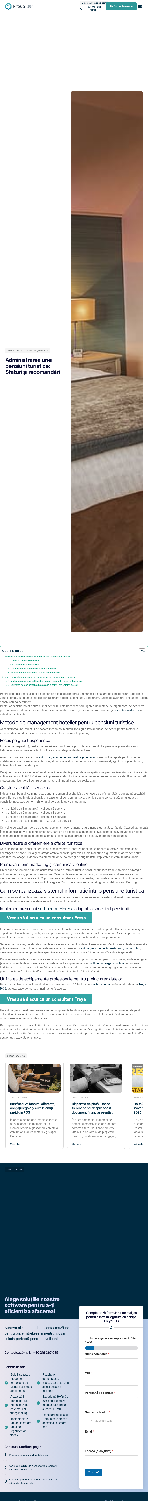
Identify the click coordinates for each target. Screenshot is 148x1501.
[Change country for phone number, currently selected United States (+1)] (89, 1420)
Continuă (93, 1472)
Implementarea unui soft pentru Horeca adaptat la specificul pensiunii (46, 681)
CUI (88, 1373)
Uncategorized (18, 1098)
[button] (140, 6)
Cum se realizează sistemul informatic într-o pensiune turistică (40, 676)
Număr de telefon (97, 1412)
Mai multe (15, 1144)
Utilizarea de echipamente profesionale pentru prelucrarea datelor (44, 685)
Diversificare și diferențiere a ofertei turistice (33, 668)
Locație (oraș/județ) (99, 1451)
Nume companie (97, 1354)
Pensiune (43, 351)
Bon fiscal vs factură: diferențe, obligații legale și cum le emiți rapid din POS (32, 1108)
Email (89, 1431)
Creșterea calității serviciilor (24, 664)
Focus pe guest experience (24, 660)
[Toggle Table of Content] (140, 651)
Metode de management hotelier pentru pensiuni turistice (37, 656)
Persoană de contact (100, 1392)
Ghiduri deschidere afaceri (22, 351)
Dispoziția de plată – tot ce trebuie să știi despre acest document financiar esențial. (92, 1108)
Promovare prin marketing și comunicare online (35, 672)
